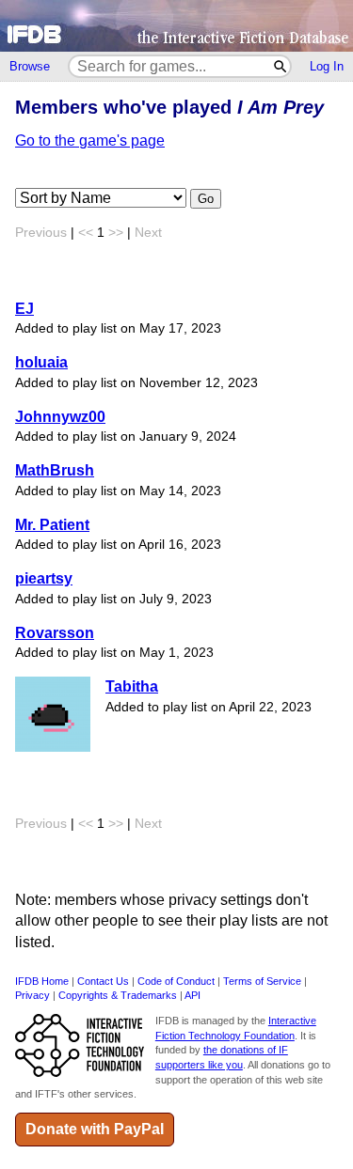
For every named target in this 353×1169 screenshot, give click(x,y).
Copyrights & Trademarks (117, 995)
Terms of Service (262, 981)
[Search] (281, 66)
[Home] (176, 26)
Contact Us (103, 981)
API (193, 995)
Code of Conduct (176, 981)
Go (206, 199)
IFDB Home (42, 981)
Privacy (32, 995)
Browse (29, 66)
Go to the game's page (90, 140)
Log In (327, 66)
